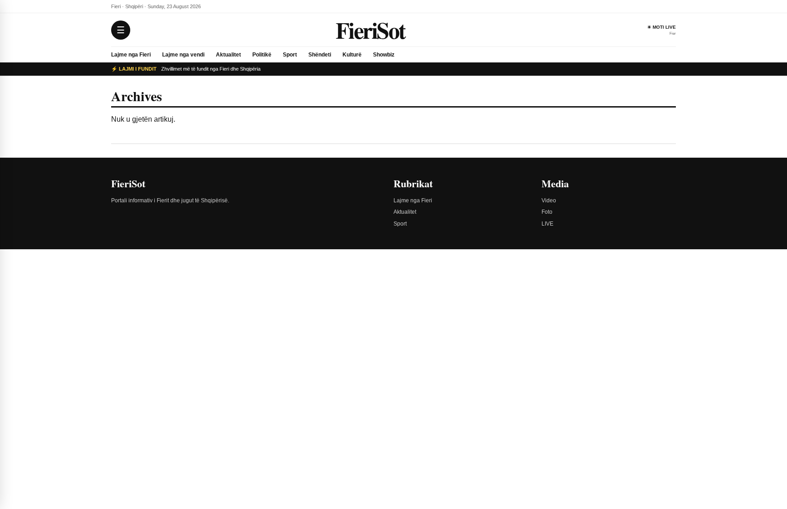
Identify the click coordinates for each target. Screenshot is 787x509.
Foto (547, 212)
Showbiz (383, 54)
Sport (290, 54)
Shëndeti (319, 54)
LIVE (547, 224)
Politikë (261, 54)
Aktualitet (228, 54)
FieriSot (370, 30)
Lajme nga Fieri (131, 54)
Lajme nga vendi (183, 54)
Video (549, 200)
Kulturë (352, 54)
